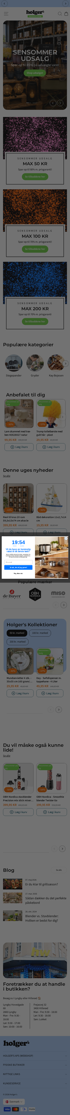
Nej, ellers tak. (18, 573)
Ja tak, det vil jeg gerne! (18, 567)
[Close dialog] (66, 538)
